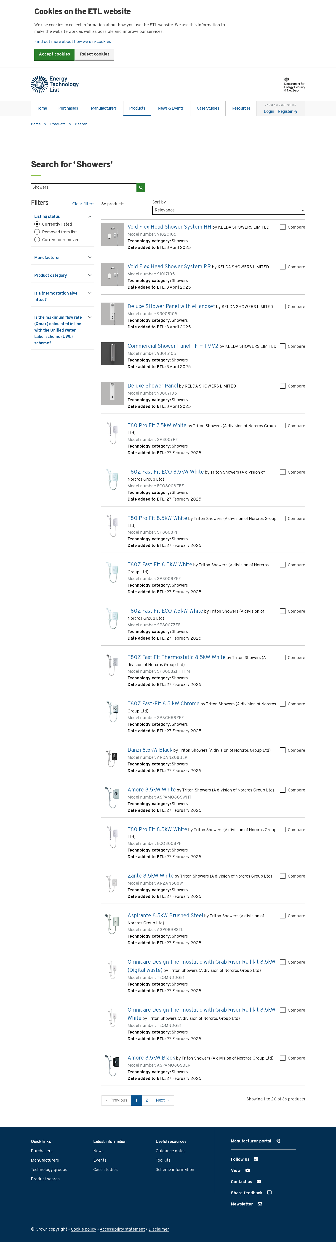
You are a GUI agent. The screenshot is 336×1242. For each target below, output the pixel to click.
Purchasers (68, 108)
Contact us (242, 1182)
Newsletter (242, 1204)
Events (100, 1160)
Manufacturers (104, 108)
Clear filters (83, 204)
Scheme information (175, 1170)
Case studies (105, 1170)
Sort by (159, 202)
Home (41, 108)
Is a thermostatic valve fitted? (55, 297)
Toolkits (163, 1160)
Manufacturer (52, 258)
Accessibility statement (122, 1229)
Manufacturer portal (251, 1141)
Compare (296, 227)
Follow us (252, 1160)
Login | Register (280, 109)
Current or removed (61, 240)
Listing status (52, 217)
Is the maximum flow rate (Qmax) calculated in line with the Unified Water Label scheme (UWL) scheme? (58, 330)
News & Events (171, 108)
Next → (163, 1100)
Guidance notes (171, 1151)
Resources (241, 108)
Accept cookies (54, 54)
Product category (56, 276)
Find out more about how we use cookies (72, 42)
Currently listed (57, 224)
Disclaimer (159, 1229)
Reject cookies (94, 54)
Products (137, 108)
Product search (45, 1179)
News (98, 1151)
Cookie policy (83, 1229)
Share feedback (247, 1193)
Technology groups (49, 1170)
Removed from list (59, 232)
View (247, 1171)
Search (140, 187)
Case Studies (208, 108)
